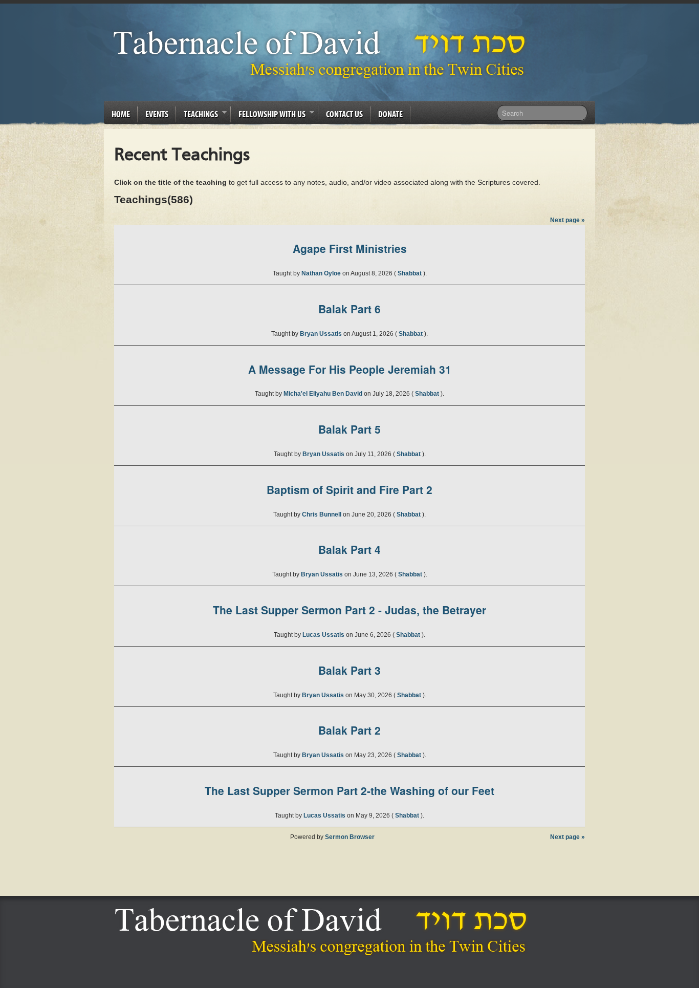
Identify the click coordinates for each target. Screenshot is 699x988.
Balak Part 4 (349, 549)
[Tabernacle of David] (322, 54)
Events (156, 114)
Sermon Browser (350, 837)
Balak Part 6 (349, 308)
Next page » (567, 220)
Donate (390, 114)
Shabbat (410, 273)
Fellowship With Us (268, 115)
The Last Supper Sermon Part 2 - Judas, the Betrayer (349, 609)
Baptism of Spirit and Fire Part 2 (349, 489)
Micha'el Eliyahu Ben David (323, 393)
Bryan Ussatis (321, 333)
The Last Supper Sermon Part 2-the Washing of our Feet (349, 790)
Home (121, 114)
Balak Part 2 (349, 730)
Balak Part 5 (349, 429)
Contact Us (344, 114)
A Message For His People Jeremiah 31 (349, 369)
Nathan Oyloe (321, 273)
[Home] (323, 931)
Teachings (197, 115)
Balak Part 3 (349, 670)
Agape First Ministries (350, 248)
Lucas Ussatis (324, 634)
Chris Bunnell (322, 514)
